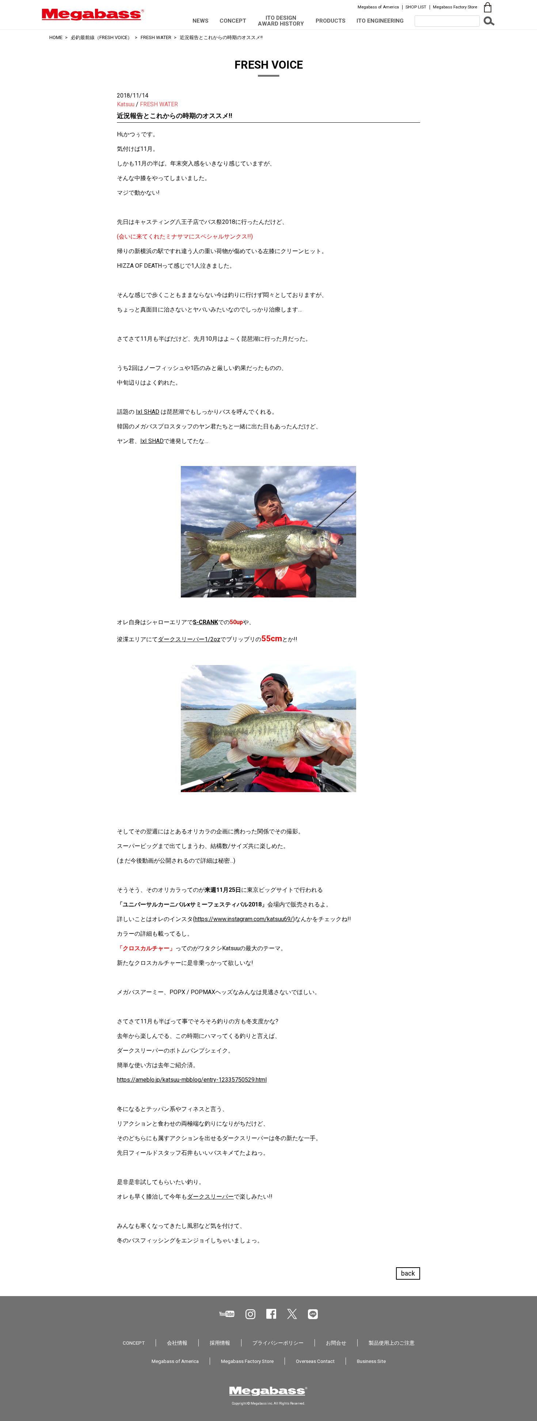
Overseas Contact (315, 1361)
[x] (292, 1314)
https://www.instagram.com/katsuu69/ (244, 919)
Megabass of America (378, 6)
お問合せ (336, 1343)
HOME (55, 37)
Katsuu (125, 104)
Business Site (371, 1361)
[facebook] (271, 1314)
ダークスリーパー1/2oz (189, 639)
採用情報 (220, 1343)
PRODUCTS (331, 21)
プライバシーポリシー (278, 1343)
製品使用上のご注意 (392, 1343)
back (408, 1273)
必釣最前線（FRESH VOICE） (101, 37)
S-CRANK (205, 622)
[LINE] (313, 1314)
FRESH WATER (156, 37)
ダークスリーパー (210, 1196)
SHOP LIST (415, 6)
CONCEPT (233, 21)
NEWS (201, 21)
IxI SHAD (147, 411)
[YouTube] (227, 1314)
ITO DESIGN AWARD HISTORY (281, 21)
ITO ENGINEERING (380, 21)
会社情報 (177, 1343)
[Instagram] (250, 1314)
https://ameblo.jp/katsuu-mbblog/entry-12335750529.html (192, 1079)
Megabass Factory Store (455, 6)
